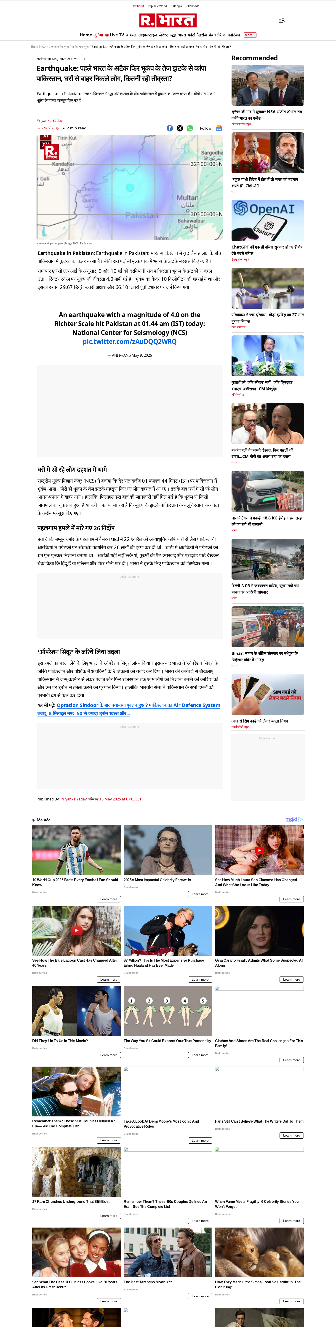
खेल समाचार (238, 327)
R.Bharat (138, 6)
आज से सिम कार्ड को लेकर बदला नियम (260, 721)
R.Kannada (192, 6)
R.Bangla (176, 6)
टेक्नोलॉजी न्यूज (240, 259)
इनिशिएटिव (238, 395)
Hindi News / (39, 46)
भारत (234, 192)
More (249, 35)
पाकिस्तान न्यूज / (81, 46)
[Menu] (279, 21)
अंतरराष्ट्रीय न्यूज (48, 128)
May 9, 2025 (142, 355)
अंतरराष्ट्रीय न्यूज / (60, 46)
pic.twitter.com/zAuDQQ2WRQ (129, 341)
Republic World (157, 6)
